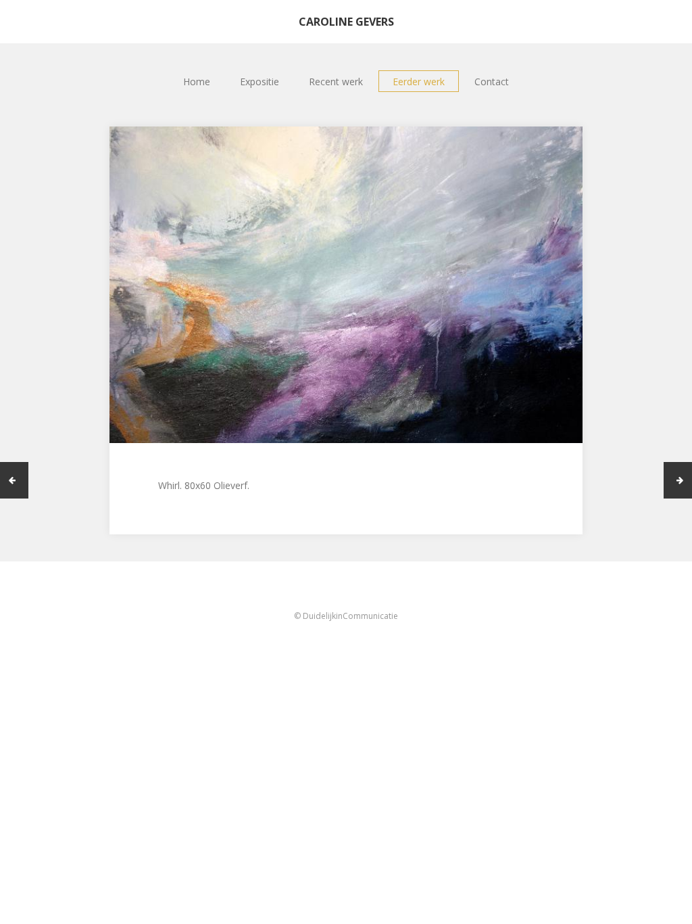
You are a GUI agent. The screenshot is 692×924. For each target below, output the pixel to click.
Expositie (259, 81)
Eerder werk (419, 81)
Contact (491, 81)
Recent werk (336, 81)
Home (196, 81)
